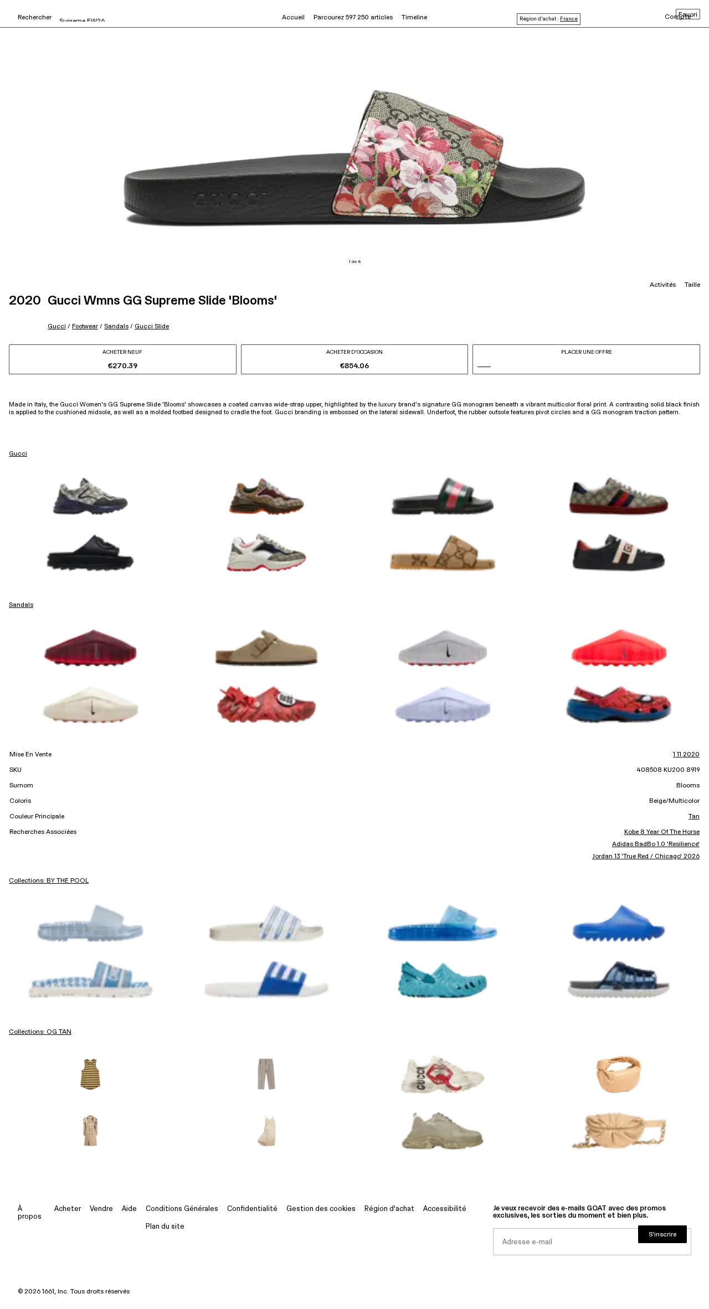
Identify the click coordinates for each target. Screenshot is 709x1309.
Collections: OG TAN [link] (40, 1032)
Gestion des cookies (321, 1209)
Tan (694, 816)
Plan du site (165, 1226)
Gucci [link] (18, 454)
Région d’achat (389, 1209)
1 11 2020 (686, 754)
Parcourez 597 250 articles (353, 17)
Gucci (57, 326)
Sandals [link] (21, 605)
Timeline (414, 17)
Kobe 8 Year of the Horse (662, 832)
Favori (688, 15)
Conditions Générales (182, 1209)
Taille (692, 285)
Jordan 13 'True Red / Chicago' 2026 (646, 856)
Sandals (116, 326)
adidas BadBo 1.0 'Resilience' (656, 844)
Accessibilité (444, 1209)
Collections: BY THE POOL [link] (49, 881)
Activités (663, 285)
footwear (85, 326)
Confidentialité (252, 1209)
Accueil (293, 17)
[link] (90, 496)
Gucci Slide (152, 326)
